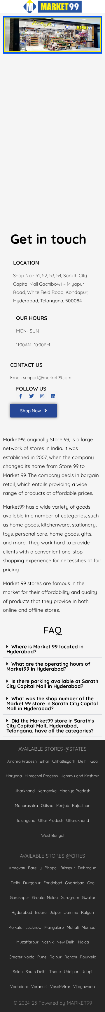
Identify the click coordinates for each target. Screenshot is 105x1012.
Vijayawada (84, 986)
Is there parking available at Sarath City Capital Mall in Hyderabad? (52, 683)
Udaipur (71, 971)
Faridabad (52, 882)
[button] (52, 649)
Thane (55, 971)
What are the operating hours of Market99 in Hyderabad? (48, 666)
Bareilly (35, 867)
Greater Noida (45, 897)
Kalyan (87, 912)
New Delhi (66, 941)
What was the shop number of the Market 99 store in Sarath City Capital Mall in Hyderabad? (52, 703)
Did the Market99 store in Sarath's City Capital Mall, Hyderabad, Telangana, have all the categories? (50, 726)
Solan (18, 971)
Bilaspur (67, 867)
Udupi (86, 971)
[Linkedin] (53, 396)
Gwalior (88, 897)
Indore (41, 912)
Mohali (73, 927)
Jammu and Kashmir (80, 775)
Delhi (83, 761)
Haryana (14, 775)
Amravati (17, 867)
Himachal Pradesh (41, 775)
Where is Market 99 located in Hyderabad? (44, 649)
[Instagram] (42, 396)
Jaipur (55, 912)
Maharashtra (26, 805)
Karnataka (47, 790)
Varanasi (39, 986)
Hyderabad (21, 912)
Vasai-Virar (60, 986)
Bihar (44, 761)
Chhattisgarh (63, 761)
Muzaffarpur (27, 941)
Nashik (47, 941)
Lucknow (33, 927)
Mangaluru (54, 927)
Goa (94, 761)
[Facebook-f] (20, 396)
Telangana (25, 820)
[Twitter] (31, 396)
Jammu (71, 912)
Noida (83, 941)
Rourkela (88, 956)
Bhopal (51, 867)
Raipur (56, 956)
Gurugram (70, 897)
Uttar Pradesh (50, 820)
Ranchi (70, 956)
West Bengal (52, 835)
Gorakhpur (19, 897)
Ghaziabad (74, 882)
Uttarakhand (77, 820)
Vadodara (19, 986)
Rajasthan (81, 805)
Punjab (62, 805)
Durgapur (32, 882)
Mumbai (89, 927)
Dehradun (87, 867)
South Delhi (36, 971)
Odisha (47, 805)
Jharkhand (25, 790)
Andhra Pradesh (22, 761)
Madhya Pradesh (75, 790)
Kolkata (15, 927)
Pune (42, 956)
